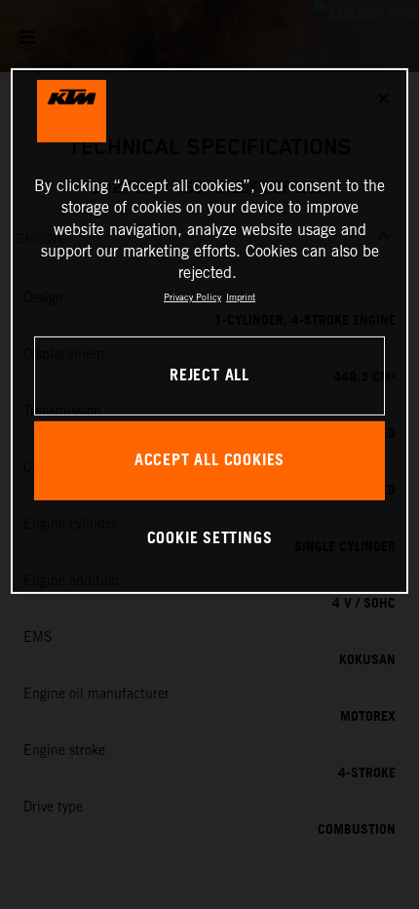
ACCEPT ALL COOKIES (209, 461)
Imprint (240, 297)
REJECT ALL (209, 376)
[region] (210, 331)
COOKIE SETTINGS (210, 539)
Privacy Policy (192, 297)
